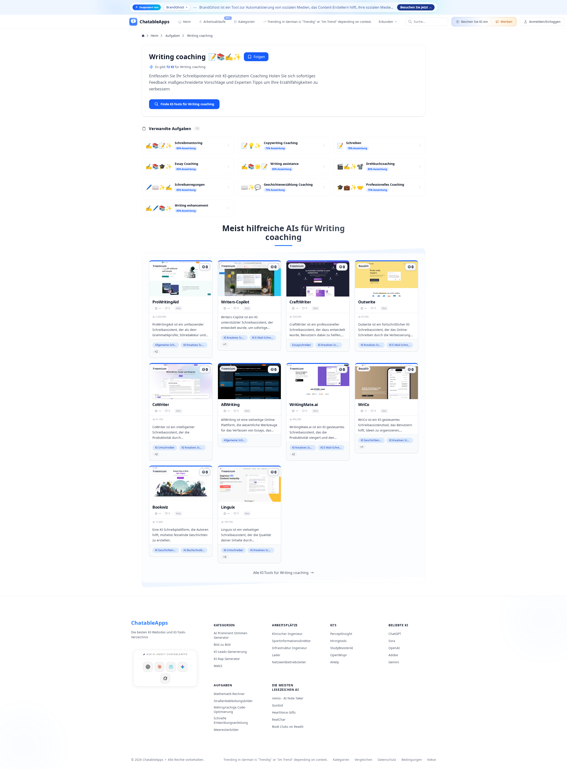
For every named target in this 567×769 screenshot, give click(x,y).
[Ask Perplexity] (171, 667)
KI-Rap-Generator (227, 659)
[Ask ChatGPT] (148, 667)
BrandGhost (175, 7)
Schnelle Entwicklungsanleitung (231, 720)
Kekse (431, 759)
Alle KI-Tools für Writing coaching (281, 572)
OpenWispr (338, 655)
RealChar (278, 719)
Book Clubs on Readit (287, 726)
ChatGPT (394, 634)
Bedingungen (412, 759)
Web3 (218, 666)
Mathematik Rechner (229, 694)
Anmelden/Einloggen (545, 22)
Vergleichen (363, 759)
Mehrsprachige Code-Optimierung (230, 709)
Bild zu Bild (222, 644)
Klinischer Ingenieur (287, 634)
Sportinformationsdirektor (291, 641)
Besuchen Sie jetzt (416, 7)
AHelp (334, 662)
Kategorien (341, 759)
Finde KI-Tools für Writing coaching (187, 104)
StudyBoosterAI (341, 648)
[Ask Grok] (165, 678)
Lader (276, 655)
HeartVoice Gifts (284, 712)
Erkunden (386, 22)
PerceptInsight (341, 634)
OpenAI (394, 648)
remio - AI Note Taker (287, 698)
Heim (154, 35)
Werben (506, 22)
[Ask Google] (182, 667)
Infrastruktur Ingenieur (289, 648)
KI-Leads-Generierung (230, 652)
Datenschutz (387, 759)
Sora (391, 641)
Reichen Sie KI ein (474, 22)
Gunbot (277, 705)
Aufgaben (172, 35)
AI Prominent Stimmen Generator (230, 635)
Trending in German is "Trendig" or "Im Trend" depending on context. (275, 759)
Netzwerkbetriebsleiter (289, 662)
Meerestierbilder (226, 730)
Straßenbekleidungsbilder (233, 701)
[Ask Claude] (159, 667)
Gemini (393, 662)
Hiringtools (338, 641)
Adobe (393, 655)
